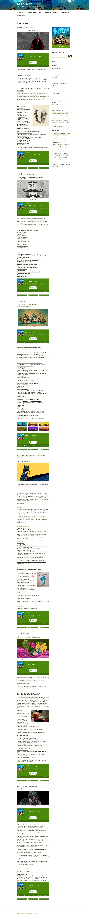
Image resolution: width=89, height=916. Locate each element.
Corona (58, 135)
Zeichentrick (55, 166)
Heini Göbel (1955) (21, 234)
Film (33, 875)
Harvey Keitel (41, 379)
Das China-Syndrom (39, 751)
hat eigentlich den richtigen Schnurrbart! (37, 255)
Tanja (53, 120)
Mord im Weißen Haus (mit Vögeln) (61, 118)
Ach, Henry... (56, 93)
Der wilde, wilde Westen (59, 126)
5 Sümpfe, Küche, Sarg (25, 28)
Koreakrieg (60, 144)
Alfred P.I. (19, 548)
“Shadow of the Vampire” (23, 118)
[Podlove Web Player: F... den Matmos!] (33, 668)
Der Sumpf (24, 4)
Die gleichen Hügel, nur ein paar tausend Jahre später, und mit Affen (32, 877)
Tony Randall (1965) (21, 235)
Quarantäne (55, 155)
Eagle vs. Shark (21, 116)
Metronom (21, 269)
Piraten (19, 752)
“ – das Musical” (24, 133)
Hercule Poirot (61, 140)
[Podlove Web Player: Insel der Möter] (33, 336)
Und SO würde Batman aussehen (24, 540)
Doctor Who (59, 137)
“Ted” (18, 392)
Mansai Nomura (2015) (22, 244)
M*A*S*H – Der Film (32, 267)
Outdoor (59, 153)
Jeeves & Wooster (34, 260)
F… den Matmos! (23, 634)
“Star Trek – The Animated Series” (39, 393)
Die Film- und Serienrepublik (23, 254)
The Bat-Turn (43, 534)
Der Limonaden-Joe (21, 276)
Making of (22, 389)
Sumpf (59, 159)
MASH (59, 148)
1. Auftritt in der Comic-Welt (27, 537)
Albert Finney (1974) (21, 238)
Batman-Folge (22, 367)
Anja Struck (35, 370)
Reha (60, 157)
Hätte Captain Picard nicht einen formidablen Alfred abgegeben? (31, 562)
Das (18, 269)
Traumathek (42, 747)
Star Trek (54, 159)
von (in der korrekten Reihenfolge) (32, 147)
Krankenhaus (66, 144)
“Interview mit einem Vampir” (24, 140)
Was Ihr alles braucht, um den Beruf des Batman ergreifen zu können (32, 551)
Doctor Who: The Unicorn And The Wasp (26, 263)
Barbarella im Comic (21, 754)
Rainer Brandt (65, 155)
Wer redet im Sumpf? (31, 12)
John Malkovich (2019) (22, 247)
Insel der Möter (22, 301)
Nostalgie (55, 153)
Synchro (65, 162)
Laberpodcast (66, 146)
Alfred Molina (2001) (21, 243)
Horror (66, 140)
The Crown (27, 273)
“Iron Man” (33, 392)
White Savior (29, 409)
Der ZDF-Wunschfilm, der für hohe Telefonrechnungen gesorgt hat (32, 545)
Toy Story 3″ (40, 390)
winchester (68, 164)
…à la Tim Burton (21, 544)
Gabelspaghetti (20, 149)
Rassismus (55, 157)
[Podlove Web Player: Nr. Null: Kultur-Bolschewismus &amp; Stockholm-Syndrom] (33, 815)
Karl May (19, 261)
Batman (68, 133)
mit (23, 128)
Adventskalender (56, 133)
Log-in (53, 61)
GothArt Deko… (20, 543)
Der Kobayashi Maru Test (22, 384)
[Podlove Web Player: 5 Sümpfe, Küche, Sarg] (33, 60)
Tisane (18, 274)
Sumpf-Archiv (48, 12)
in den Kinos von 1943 (24, 550)
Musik (59, 151)
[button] (22, 168)
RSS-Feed (54, 65)
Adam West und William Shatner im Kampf (30, 560)
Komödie (54, 144)
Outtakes (65, 153)
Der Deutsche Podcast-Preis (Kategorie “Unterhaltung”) (29, 363)
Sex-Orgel (30, 754)
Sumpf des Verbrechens (57, 162)
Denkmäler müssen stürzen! (60, 76)
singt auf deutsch (24, 141)
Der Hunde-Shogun (21, 386)
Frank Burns (65, 137)
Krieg (58, 146)
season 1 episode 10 (26, 271)
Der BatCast (26, 554)
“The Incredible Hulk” (25, 392)
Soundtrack (33, 757)
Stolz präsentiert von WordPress (32, 913)
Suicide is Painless (23, 880)
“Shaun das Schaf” (25, 393)
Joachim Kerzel (29, 380)
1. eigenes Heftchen (43, 537)
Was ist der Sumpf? (21, 12)
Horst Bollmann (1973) (22, 237)
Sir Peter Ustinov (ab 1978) (23, 240)
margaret (54, 148)
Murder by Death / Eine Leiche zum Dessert (27, 264)
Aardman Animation (21, 396)
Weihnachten (61, 164)
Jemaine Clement (21, 106)
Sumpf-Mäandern (56, 12)
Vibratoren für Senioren (22, 750)
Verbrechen (55, 164)
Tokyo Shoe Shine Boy (23, 415)
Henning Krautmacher (22, 255)
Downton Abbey (21, 258)
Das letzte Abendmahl (22, 266)
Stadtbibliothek (26, 745)
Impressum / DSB (65, 12)
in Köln (25, 269)
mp (27, 109)
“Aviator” (45, 390)
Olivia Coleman (20, 273)
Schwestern (64, 157)
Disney (54, 137)
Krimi (61, 146)
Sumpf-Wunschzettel (21, 15)
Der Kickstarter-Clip (21, 115)
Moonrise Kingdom (22, 373)
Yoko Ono (27, 377)
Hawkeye (54, 140)
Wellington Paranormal (22, 119)
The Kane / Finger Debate (22, 538)
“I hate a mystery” (35, 271)
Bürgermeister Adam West (23, 559)
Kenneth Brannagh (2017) (22, 246)
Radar (60, 155)
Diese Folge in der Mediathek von (27, 608)
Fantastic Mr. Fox (31, 373)
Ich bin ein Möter (21, 368)
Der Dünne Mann (21, 270)
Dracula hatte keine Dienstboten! (61, 115)
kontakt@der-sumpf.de (23, 582)
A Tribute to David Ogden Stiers (24, 738)
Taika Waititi (20, 108)
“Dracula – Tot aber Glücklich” (24, 138)
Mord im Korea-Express (25, 174)
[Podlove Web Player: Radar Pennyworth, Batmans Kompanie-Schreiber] (33, 618)
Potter (69, 153)
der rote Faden (64, 135)
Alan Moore (19, 387)
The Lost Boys (20, 144)
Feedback (41, 12)
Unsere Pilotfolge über (22, 267)
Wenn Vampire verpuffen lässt (25, 146)
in (24, 273)
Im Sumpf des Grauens (57, 142)
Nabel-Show (64, 151)
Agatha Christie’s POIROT (23, 257)
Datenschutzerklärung (21, 913)
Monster (54, 151)
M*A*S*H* (19, 271)
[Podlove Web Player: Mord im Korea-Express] (33, 209)
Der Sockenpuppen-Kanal (23, 376)
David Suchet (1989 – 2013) (23, 241)
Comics (54, 135)
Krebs (54, 146)
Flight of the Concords (23, 121)
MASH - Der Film (65, 148)
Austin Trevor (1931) (21, 232)
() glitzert (23, 143)
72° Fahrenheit (56, 68)
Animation (63, 133)
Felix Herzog (28, 371)
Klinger (64, 142)
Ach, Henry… (66, 113)
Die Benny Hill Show (35, 878)
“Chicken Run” (20, 395)
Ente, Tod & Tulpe (34, 399)
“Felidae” (36, 383)
